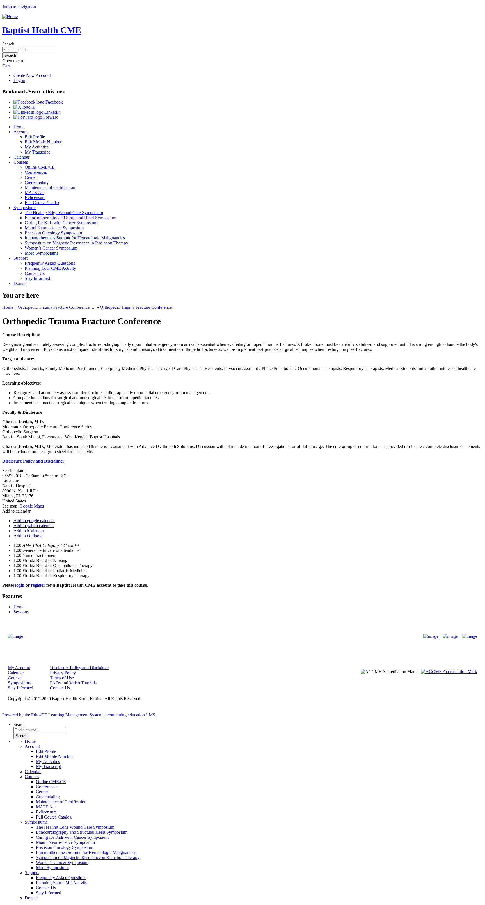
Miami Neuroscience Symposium (54, 227)
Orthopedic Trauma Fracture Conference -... (56, 307)
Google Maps (32, 506)
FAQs (55, 682)
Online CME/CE (40, 167)
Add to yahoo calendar (33, 525)
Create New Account (32, 75)
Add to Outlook (27, 535)
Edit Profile (35, 136)
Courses (20, 162)
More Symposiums (41, 253)
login (19, 585)
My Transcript (37, 152)
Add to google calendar (34, 520)
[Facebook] (430, 636)
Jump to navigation (19, 6)
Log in (19, 80)
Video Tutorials (83, 682)
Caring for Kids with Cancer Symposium (61, 222)
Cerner (31, 177)
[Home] (10, 16)
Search (8, 44)
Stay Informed (37, 278)
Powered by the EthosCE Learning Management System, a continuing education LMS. (79, 714)
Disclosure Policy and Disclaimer (79, 667)
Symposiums (24, 207)
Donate (19, 283)
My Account (19, 667)
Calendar (21, 157)
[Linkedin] (469, 636)
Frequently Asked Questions (50, 263)
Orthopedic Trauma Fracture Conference (136, 307)
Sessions (21, 611)
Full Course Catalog (42, 202)
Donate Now (225, 636)
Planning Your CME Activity (50, 268)
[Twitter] (450, 636)
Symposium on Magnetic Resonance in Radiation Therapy (76, 243)
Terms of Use (62, 677)
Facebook (53, 102)
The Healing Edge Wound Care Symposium (64, 212)
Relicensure (35, 197)
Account (21, 131)
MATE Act (34, 192)
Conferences (36, 172)
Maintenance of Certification (50, 187)
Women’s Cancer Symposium (51, 248)
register (38, 585)
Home (18, 126)
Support (20, 258)
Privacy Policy (63, 672)
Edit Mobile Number (43, 142)
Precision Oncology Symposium (53, 232)
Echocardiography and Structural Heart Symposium (70, 217)
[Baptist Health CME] (15, 636)
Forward (50, 117)
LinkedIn (52, 112)
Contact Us (35, 273)
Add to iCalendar (28, 530)
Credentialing (37, 182)
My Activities (37, 147)
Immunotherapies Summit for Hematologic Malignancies (75, 238)
